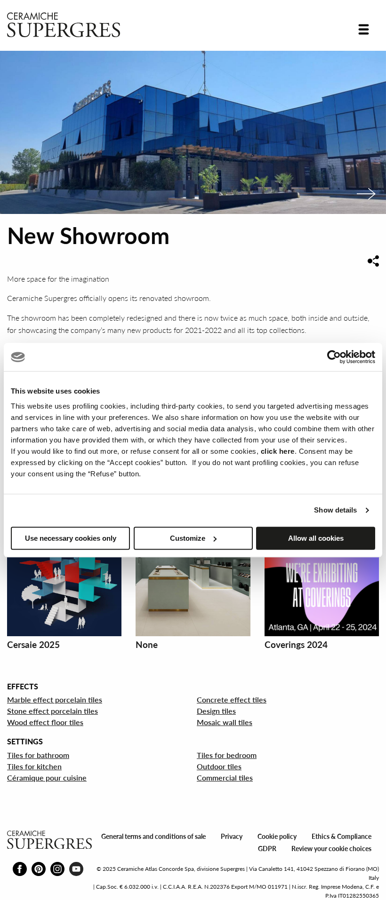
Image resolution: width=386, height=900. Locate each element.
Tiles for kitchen (34, 766)
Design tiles (216, 710)
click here (278, 451)
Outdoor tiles (219, 766)
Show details (335, 510)
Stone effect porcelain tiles (52, 710)
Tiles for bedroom (227, 754)
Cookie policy (277, 836)
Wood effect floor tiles (45, 722)
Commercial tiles (225, 777)
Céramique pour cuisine (47, 777)
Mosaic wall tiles (224, 722)
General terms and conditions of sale (153, 836)
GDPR (267, 849)
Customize (187, 538)
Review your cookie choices (331, 849)
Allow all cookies (316, 538)
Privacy (231, 836)
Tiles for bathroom (38, 754)
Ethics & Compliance (341, 836)
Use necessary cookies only (70, 538)
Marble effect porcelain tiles (54, 699)
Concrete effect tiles (231, 699)
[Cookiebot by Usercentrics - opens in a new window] (334, 357)
